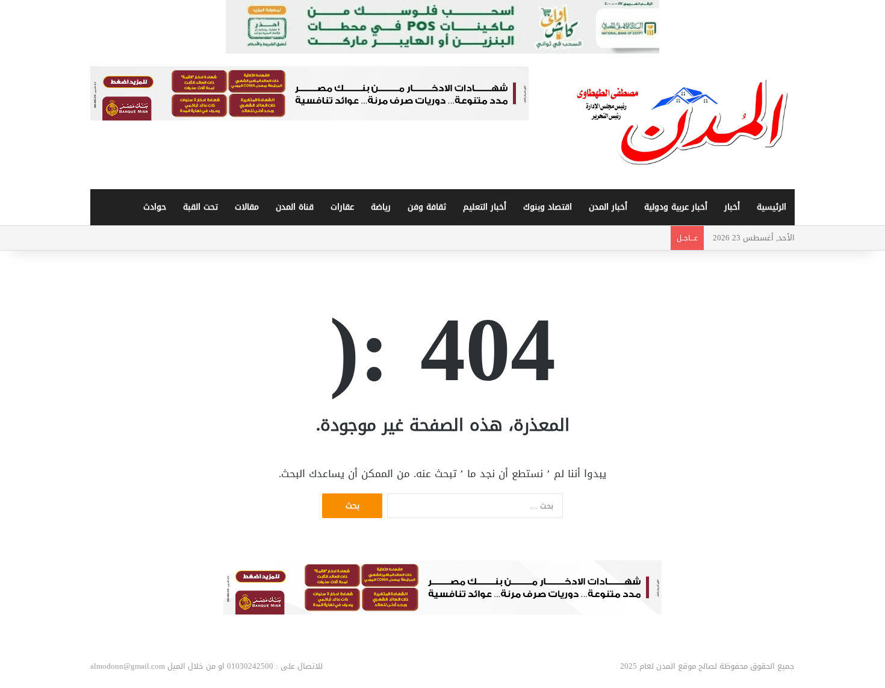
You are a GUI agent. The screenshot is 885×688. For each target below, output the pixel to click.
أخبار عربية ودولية (675, 207)
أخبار (732, 207)
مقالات (247, 207)
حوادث (154, 207)
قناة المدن (295, 207)
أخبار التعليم (484, 207)
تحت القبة (200, 207)
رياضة (381, 207)
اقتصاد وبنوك (547, 207)
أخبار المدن (608, 207)
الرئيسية (771, 207)
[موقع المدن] (683, 121)
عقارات (342, 207)
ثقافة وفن (427, 207)
